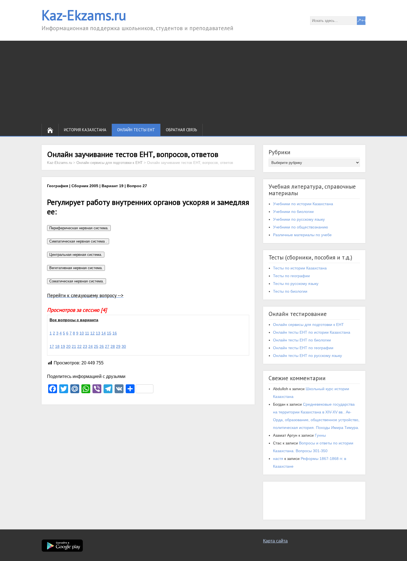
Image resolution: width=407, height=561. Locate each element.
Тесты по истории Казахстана (300, 268)
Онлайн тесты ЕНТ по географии (303, 348)
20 (68, 346)
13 (98, 333)
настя (278, 458)
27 (107, 346)
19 (63, 346)
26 (101, 346)
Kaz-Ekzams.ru (84, 15)
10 (81, 333)
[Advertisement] (203, 82)
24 (90, 346)
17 (52, 346)
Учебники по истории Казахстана (303, 204)
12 (92, 333)
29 (118, 346)
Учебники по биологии (293, 211)
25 (96, 346)
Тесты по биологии (290, 291)
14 (103, 333)
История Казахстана (85, 129)
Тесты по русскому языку (295, 283)
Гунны (320, 435)
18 (57, 346)
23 (85, 346)
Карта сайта (275, 541)
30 (124, 346)
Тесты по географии (291, 276)
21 (74, 346)
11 (87, 333)
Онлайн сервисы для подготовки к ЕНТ (308, 324)
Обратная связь (181, 129)
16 (114, 333)
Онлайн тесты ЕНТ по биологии (302, 340)
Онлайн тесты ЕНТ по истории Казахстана (311, 332)
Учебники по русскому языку (299, 219)
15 (109, 333)
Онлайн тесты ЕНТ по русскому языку (307, 355)
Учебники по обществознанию (300, 227)
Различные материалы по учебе (302, 235)
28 (112, 346)
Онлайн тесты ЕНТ (136, 129)
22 (79, 346)
